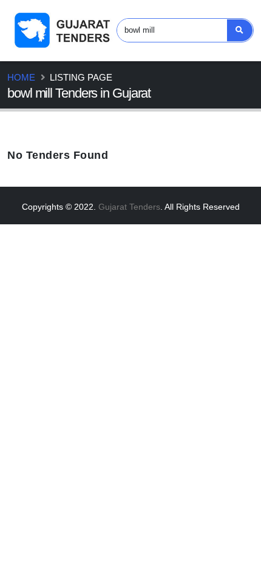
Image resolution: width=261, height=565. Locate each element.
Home (21, 77)
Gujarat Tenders (129, 207)
